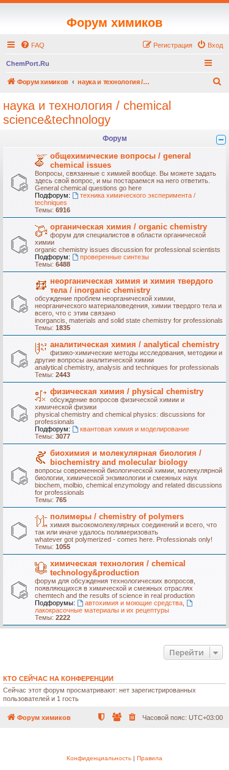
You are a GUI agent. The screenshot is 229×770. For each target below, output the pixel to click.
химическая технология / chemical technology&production (118, 568)
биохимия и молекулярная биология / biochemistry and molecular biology (126, 457)
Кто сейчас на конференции (58, 678)
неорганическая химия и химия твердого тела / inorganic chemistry (131, 285)
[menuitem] (32, 45)
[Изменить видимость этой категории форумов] (221, 140)
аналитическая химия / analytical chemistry (134, 344)
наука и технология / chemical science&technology (87, 112)
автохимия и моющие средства (134, 602)
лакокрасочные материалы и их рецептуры (102, 610)
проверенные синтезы (114, 257)
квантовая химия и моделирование (134, 429)
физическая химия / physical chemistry (126, 391)
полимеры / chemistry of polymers (117, 516)
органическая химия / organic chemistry (128, 226)
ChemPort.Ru (27, 63)
